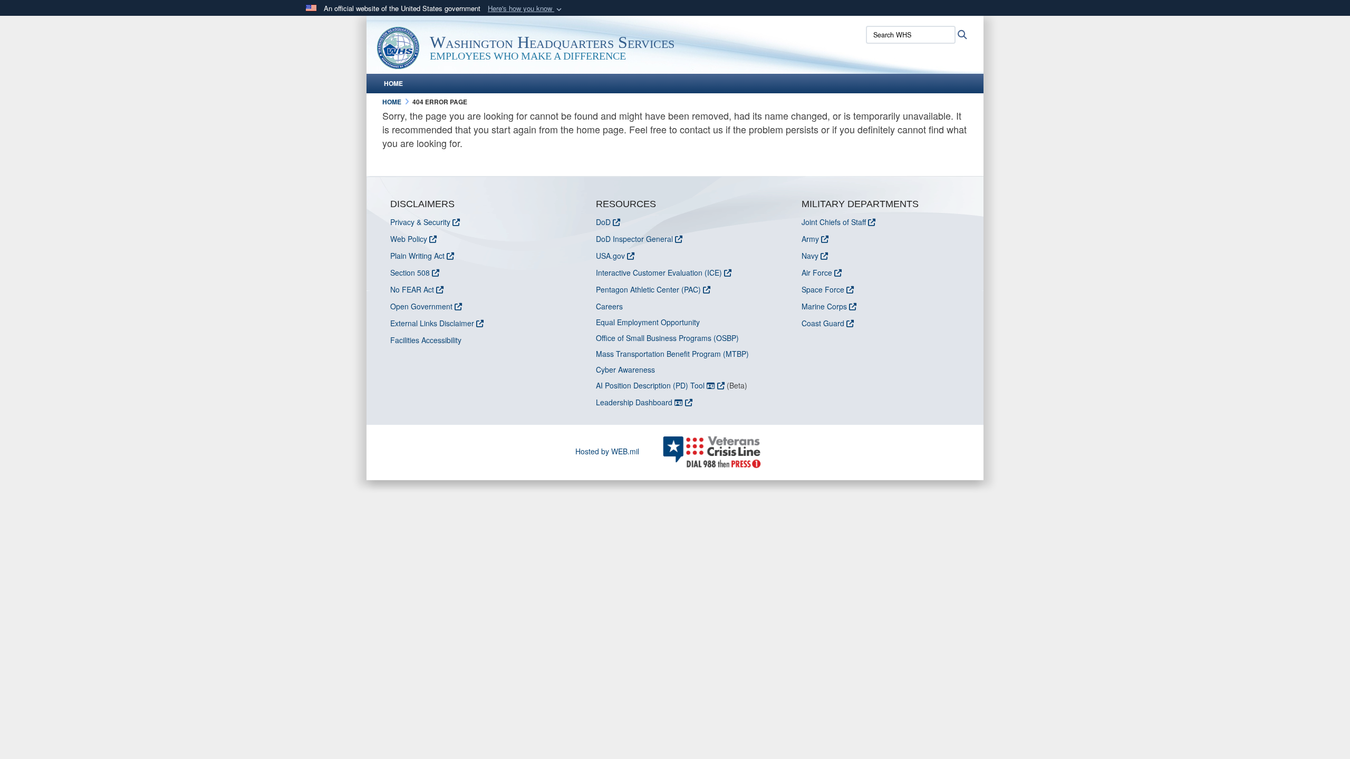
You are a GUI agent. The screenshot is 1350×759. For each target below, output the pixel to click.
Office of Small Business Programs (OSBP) (667, 338)
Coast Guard (823, 323)
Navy (810, 255)
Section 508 (410, 272)
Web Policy (408, 238)
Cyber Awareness (625, 369)
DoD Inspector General (634, 238)
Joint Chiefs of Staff (834, 222)
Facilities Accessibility (425, 340)
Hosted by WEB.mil (607, 451)
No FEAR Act (412, 289)
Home (393, 83)
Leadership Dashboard (635, 402)
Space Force (823, 289)
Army (810, 238)
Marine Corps (824, 306)
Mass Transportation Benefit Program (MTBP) (672, 353)
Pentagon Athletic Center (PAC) (648, 289)
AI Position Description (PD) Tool (651, 385)
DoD (603, 222)
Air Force (817, 272)
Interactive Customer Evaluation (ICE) (659, 272)
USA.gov (610, 255)
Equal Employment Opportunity (648, 322)
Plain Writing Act (417, 255)
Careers (609, 306)
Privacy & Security (420, 222)
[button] (526, 8)
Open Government (421, 306)
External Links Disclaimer (432, 323)
